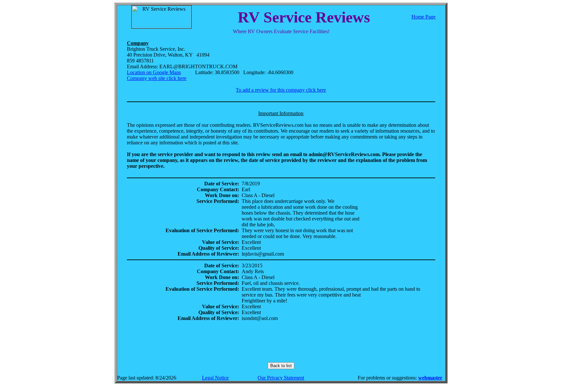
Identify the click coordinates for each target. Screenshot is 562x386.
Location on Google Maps (154, 72)
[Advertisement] (281, 341)
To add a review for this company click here (281, 90)
